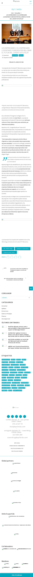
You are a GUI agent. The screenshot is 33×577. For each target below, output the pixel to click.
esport (21, 372)
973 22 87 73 (17, 424)
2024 (13, 359)
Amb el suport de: (8, 514)
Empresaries (21, 369)
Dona (11, 367)
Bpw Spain (20, 362)
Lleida (25, 375)
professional (6, 385)
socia (13, 385)
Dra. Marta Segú (8, 248)
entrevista (5, 372)
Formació (27, 372)
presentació (24, 382)
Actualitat (17, 13)
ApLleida (12, 362)
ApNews (4, 308)
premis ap (17, 380)
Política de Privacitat (17, 448)
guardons (5, 375)
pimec (4, 380)
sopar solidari (6, 387)
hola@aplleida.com (17, 427)
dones (17, 367)
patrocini (24, 377)
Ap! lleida (5, 362)
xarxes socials (17, 390)
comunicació (14, 364)
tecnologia (22, 387)
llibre (4, 377)
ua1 (10, 390)
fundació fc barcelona (23, 248)
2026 (24, 359)
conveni (4, 367)
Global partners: (8, 461)
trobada (4, 390)
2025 (18, 359)
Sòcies (14, 387)
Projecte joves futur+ (9, 252)
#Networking (6, 359)
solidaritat (21, 385)
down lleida (24, 367)
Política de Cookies (17, 451)
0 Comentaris (5, 55)
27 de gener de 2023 (7, 57)
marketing (10, 377)
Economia (5, 369)
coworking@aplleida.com (17, 437)
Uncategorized (6, 318)
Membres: (5, 561)
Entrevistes (5, 311)
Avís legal (17, 443)
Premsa (21, 55)
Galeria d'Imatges (7, 313)
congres (22, 364)
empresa (13, 369)
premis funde (16, 382)
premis (10, 380)
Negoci (17, 377)
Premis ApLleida (6, 382)
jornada (11, 375)
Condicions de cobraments (17, 445)
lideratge (18, 375)
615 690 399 (17, 435)
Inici (12, 13)
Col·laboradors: (7, 546)
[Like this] (10, 55)
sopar (27, 385)
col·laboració (5, 364)
